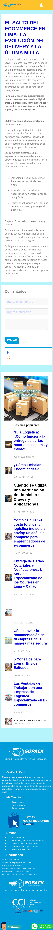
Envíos (11, 833)
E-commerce (18, 837)
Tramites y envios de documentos (28, 840)
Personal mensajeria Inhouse (26, 846)
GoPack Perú (16, 772)
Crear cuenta (18, 802)
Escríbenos (14, 855)
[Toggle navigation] (46, 5)
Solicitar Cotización (21, 849)
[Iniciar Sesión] (41, 5)
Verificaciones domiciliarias (25, 843)
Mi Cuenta (13, 797)
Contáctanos (18, 808)
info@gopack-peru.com (21, 862)
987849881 (15, 859)
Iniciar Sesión (18, 805)
